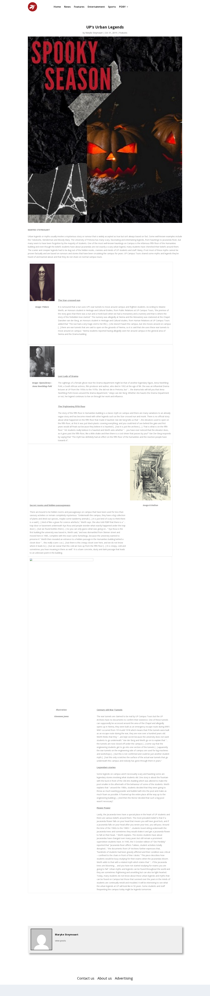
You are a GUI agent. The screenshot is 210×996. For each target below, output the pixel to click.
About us (104, 978)
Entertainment (96, 6)
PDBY (122, 6)
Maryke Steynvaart (94, 32)
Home (57, 6)
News (67, 6)
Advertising (124, 978)
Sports (112, 6)
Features (79, 6)
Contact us (85, 978)
